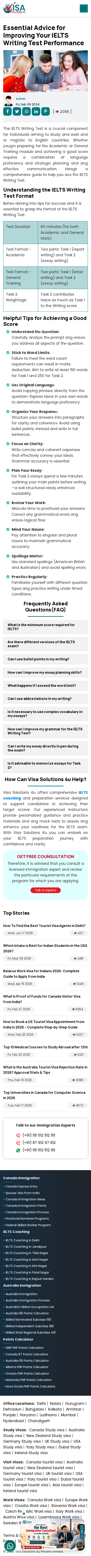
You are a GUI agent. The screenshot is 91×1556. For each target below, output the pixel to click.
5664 (79, 1009)
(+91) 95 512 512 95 (38, 1135)
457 (80, 933)
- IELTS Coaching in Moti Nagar (25, 1259)
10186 (79, 1080)
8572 (79, 1105)
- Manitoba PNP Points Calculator (27, 1380)
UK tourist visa (59, 1473)
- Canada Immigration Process (26, 1212)
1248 (79, 984)
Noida (55, 1403)
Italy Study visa (40, 1447)
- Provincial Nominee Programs (26, 1218)
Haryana (28, 1415)
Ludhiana (48, 1415)
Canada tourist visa (44, 1462)
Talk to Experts (45, 890)
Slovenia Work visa (68, 1505)
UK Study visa (57, 1441)
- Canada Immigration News (24, 1199)
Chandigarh (39, 1420)
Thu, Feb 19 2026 (20, 1080)
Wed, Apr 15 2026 (20, 984)
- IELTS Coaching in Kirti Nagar (25, 1266)
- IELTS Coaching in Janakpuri (24, 1247)
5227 (79, 1034)
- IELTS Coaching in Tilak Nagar (25, 1253)
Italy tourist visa (42, 1479)
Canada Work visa (44, 1500)
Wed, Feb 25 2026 (20, 1034)
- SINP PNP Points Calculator (23, 1348)
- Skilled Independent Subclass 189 (28, 1326)
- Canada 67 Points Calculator (25, 1354)
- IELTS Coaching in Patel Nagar (26, 1272)
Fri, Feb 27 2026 (19, 1009)
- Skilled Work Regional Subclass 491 (29, 1332)
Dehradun (12, 1409)
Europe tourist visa (31, 1484)
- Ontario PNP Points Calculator (26, 1373)
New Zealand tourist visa (50, 1467)
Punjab (9, 1415)
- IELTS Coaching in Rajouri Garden (28, 1279)
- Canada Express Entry (20, 1186)
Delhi (41, 1403)
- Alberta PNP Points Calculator (25, 1367)
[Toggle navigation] (84, 8)
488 (80, 958)
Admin (21, 99)
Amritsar (73, 1409)
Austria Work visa (18, 1517)
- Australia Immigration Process (26, 1300)
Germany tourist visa (22, 1473)
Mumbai (68, 1415)
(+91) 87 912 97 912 (39, 1142)
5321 (80, 1055)
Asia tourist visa (66, 1484)
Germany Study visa (22, 1441)
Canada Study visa (46, 1430)
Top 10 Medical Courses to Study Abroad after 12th (45, 1047)
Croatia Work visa (31, 1505)
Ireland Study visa (31, 1452)
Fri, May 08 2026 (19, 958)
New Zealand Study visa (48, 1435)
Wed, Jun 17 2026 (20, 933)
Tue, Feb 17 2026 (20, 1105)
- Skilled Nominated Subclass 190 (27, 1319)
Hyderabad (13, 1420)
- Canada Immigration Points (24, 1206)
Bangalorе (35, 1409)
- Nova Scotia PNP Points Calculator (29, 1386)
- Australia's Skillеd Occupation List (28, 1307)
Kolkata (55, 1409)
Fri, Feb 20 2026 (19, 1055)
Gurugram (74, 1403)
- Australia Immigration (20, 1294)
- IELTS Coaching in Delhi (21, 1240)
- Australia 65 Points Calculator (26, 1313)
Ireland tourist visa (20, 1490)
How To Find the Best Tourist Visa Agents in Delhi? (44, 925)
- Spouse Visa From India (21, 1193)
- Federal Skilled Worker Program (27, 1225)
